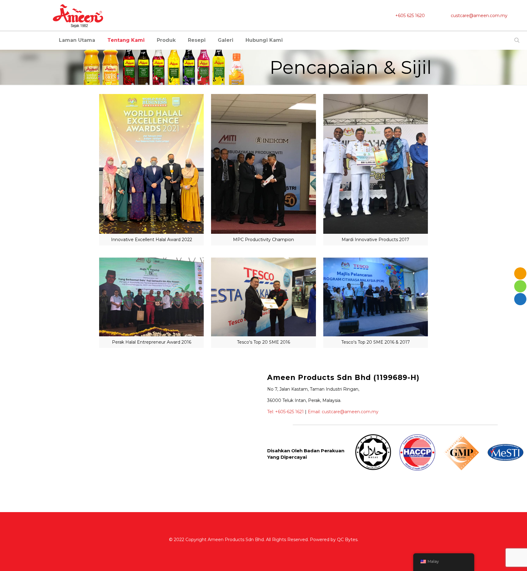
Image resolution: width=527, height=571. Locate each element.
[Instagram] (272, 549)
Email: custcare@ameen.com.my (343, 411)
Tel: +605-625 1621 (285, 411)
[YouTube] (264, 549)
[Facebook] (256, 549)
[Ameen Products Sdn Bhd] (78, 15)
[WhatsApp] (247, 549)
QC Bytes (347, 539)
